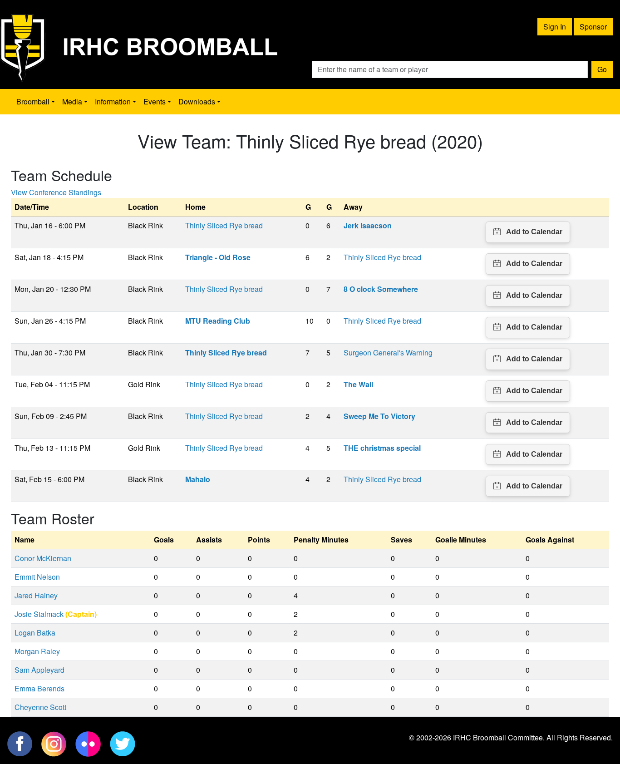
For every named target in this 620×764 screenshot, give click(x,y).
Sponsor (593, 26)
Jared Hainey (36, 595)
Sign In (554, 26)
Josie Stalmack (39, 614)
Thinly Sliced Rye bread (224, 225)
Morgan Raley (37, 651)
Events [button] (154, 101)
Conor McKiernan (43, 558)
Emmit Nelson (37, 577)
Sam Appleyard (39, 670)
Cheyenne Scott (40, 707)
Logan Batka (35, 632)
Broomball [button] (32, 101)
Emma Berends (39, 688)
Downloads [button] (196, 101)
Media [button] (72, 101)
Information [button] (113, 101)
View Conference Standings (56, 192)
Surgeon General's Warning (388, 352)
